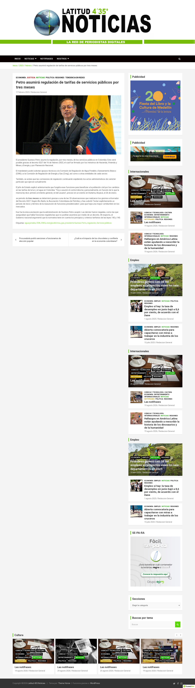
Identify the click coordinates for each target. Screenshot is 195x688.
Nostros (62, 59)
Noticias (29, 59)
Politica (50, 78)
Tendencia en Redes (75, 78)
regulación (91, 223)
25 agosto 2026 (136, 204)
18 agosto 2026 (149, 671)
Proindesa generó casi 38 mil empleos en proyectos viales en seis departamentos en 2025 (154, 285)
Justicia (31, 78)
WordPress (95, 683)
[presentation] (177, 635)
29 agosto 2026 (21, 671)
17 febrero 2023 (22, 92)
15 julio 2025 (149, 342)
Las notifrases (140, 201)
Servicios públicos (104, 223)
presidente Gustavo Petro (75, 223)
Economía (21, 78)
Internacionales (156, 194)
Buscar (177, 625)
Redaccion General (39, 92)
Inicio (18, 59)
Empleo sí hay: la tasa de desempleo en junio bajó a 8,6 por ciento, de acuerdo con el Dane (161, 311)
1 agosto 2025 (150, 319)
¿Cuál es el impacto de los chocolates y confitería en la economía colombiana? (96, 239)
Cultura (156, 190)
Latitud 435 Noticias (36, 683)
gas (62, 223)
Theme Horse (64, 683)
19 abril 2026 (135, 293)
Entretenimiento (138, 194)
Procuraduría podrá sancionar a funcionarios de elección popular (40, 239)
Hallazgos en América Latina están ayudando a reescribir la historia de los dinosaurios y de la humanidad (161, 243)
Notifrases (46, 59)
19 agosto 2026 (150, 226)
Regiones (59, 78)
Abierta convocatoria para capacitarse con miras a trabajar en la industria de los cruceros (161, 334)
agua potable (30, 223)
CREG (43, 223)
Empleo (145, 278)
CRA (38, 223)
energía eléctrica (53, 223)
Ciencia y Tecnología (140, 190)
